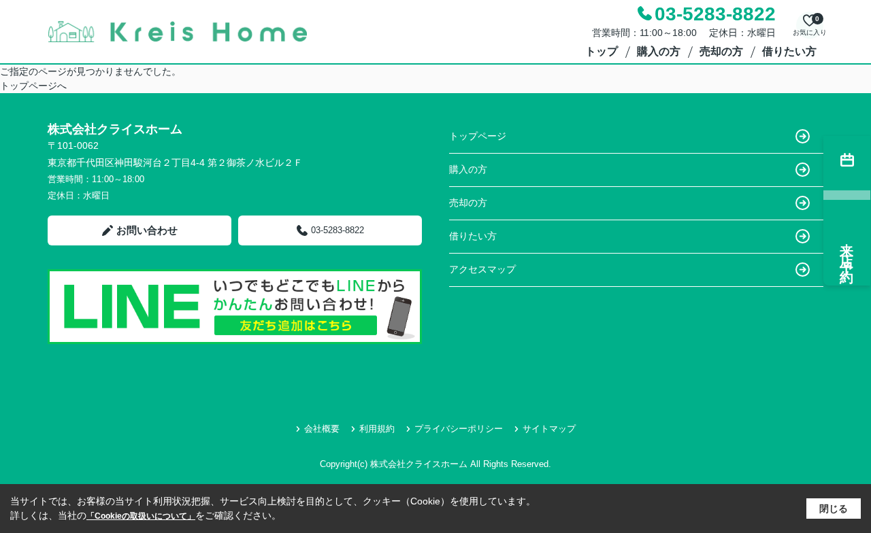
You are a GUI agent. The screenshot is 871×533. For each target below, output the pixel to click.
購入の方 (658, 51)
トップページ (477, 136)
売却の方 (721, 51)
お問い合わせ (147, 230)
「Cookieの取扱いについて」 (140, 516)
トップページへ (33, 85)
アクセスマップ (482, 269)
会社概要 (322, 429)
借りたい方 (789, 51)
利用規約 (377, 429)
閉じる (833, 508)
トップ (601, 51)
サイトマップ (549, 429)
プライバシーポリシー (458, 429)
